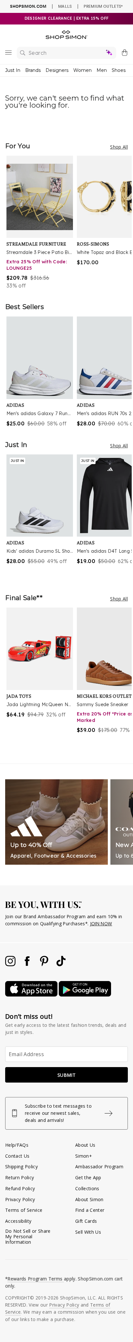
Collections (87, 1188)
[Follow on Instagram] (11, 964)
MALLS (65, 6)
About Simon (89, 1199)
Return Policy (19, 1177)
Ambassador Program (99, 1166)
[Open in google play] (85, 995)
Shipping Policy (21, 1166)
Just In (12, 70)
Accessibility (18, 1221)
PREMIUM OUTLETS (103, 6)
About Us (85, 1145)
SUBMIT (66, 1075)
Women (82, 70)
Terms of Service (23, 1210)
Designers (57, 70)
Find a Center (89, 1210)
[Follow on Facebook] (28, 964)
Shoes (119, 70)
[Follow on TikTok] (61, 964)
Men (102, 70)
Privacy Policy (20, 1199)
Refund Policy (20, 1188)
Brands (33, 70)
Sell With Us (88, 1232)
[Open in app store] (32, 995)
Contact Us (17, 1156)
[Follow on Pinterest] (45, 964)
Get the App (88, 1177)
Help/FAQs (16, 1145)
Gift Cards (86, 1221)
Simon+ (83, 1156)
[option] (41, 222)
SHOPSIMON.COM (28, 6)
